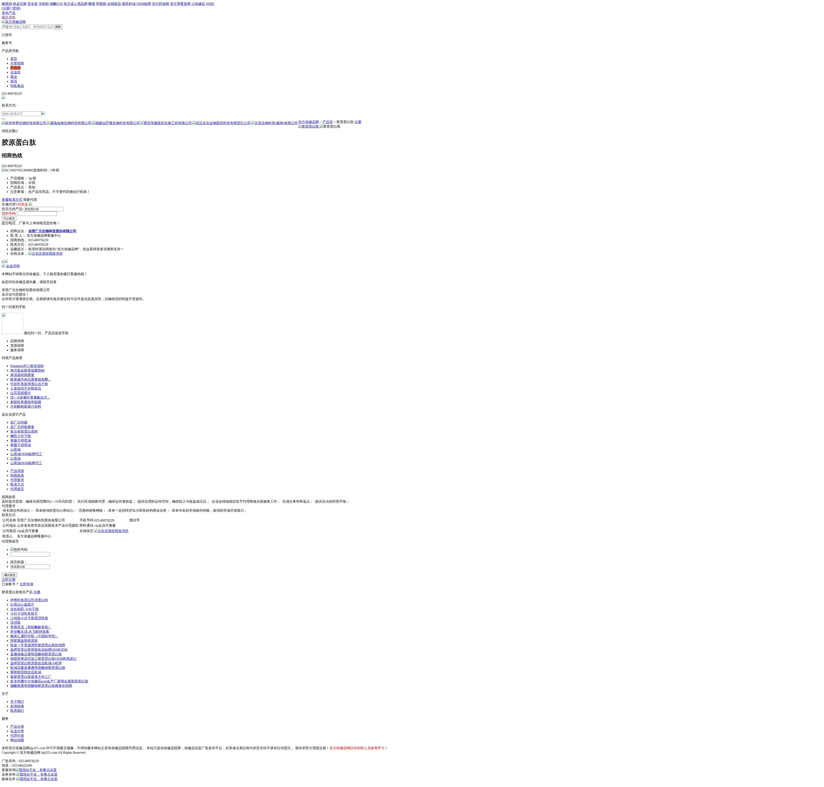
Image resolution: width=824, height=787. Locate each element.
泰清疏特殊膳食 (22, 375)
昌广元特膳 (18, 422)
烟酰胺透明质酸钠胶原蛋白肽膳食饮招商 (41, 686)
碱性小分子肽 (20, 436)
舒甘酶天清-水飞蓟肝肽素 (29, 631)
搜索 (58, 26)
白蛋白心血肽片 (22, 604)
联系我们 (17, 710)
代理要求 (17, 480)
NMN (210, 4)
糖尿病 (7, 4)
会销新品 (114, 4)
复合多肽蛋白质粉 (24, 431)
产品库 (15, 68)
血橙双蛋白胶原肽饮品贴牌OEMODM (38, 649)
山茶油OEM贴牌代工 (26, 454)
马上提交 (9, 218)
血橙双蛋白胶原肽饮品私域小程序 (36, 663)
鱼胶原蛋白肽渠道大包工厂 (31, 677)
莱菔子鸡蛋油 (20, 440)
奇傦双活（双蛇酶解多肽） (31, 627)
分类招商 (17, 63)
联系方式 (17, 484)
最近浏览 (8, 17)
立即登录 (26, 584)
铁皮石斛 (20, 4)
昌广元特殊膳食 (22, 427)
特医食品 (17, 86)
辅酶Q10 (56, 4)
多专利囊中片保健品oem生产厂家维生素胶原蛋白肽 (49, 681)
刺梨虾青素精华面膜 (25, 402)
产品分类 (17, 726)
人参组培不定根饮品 (25, 388)
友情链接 (17, 706)
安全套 (32, 4)
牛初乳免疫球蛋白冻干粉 (29, 384)
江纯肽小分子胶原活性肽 (29, 618)
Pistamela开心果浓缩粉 (27, 366)
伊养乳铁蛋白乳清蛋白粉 (29, 600)
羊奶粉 (44, 4)
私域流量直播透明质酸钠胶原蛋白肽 (37, 668)
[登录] (16, 8)
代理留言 (17, 489)
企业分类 (17, 731)
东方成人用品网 (76, 4)
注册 (357, 122)
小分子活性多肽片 (24, 613)
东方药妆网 (160, 4)
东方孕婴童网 (180, 4)
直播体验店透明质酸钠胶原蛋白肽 (36, 654)
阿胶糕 (101, 4)
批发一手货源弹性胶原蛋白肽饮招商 (37, 645)
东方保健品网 (308, 122)
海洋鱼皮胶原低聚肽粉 (27, 370)
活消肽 (15, 622)
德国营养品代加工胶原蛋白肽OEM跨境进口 (43, 658)
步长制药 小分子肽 (24, 609)
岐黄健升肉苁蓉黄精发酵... (30, 379)
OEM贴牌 (143, 4)
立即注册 (8, 579)
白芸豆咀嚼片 (20, 393)
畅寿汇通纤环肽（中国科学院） (34, 636)
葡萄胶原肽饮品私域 (25, 672)
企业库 (15, 72)
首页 (13, 59)
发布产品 (8, 13)
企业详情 (13, 266)
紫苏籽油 (129, 4)
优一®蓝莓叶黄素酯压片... (30, 397)
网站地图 (17, 740)
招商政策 (17, 475)
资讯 (13, 81)
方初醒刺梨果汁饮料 (25, 406)
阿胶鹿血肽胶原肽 (24, 640)
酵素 (91, 4)
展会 (13, 77)
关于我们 (17, 701)
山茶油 (15, 449)
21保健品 (198, 4)
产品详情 (17, 471)
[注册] (6, 8)
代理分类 (17, 735)
